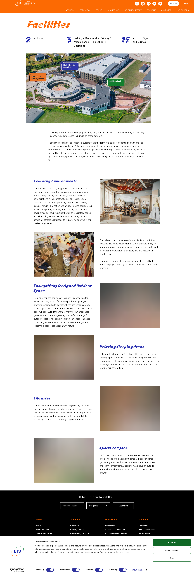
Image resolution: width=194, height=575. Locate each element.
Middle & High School (79, 533)
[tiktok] (160, 4)
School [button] (99, 10)
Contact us (143, 526)
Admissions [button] (113, 10)
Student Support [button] (133, 10)
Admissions (110, 526)
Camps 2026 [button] (166, 10)
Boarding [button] (151, 10)
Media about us (42, 529)
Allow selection (172, 550)
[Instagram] (143, 4)
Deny (172, 558)
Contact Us (183, 10)
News (38, 526)
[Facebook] (137, 4)
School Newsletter (44, 533)
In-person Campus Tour (115, 529)
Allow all (172, 543)
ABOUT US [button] (70, 10)
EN (185, 4)
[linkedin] (154, 4)
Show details (137, 570)
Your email (65, 500)
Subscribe (123, 505)
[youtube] (149, 4)
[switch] (76, 570)
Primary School (77, 529)
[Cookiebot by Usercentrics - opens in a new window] (17, 570)
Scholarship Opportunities (116, 533)
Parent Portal (144, 533)
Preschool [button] (85, 10)
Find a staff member (148, 529)
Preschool (74, 526)
